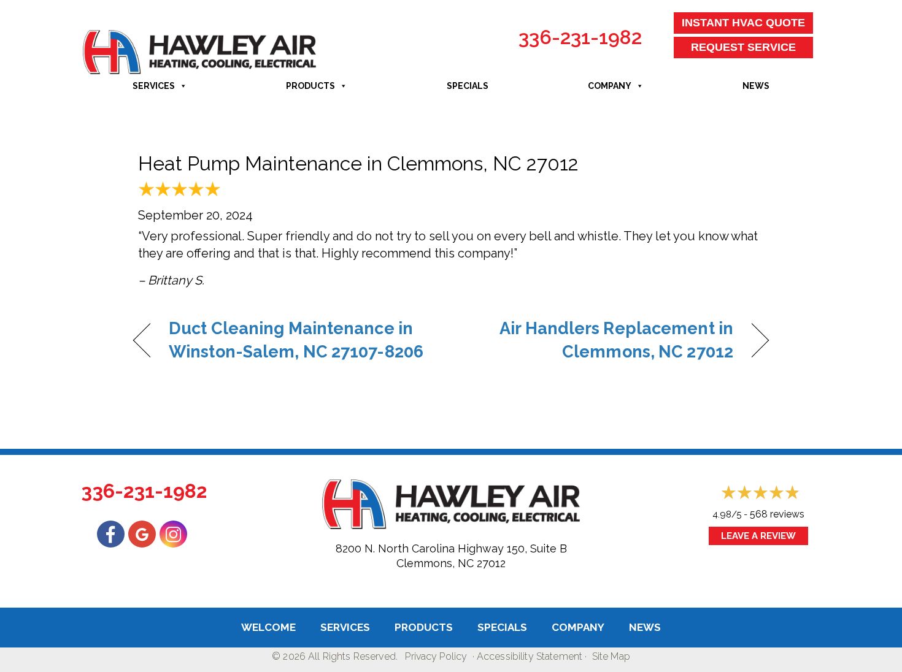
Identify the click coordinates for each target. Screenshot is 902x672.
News (755, 86)
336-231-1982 (580, 37)
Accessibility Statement (529, 656)
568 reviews (777, 514)
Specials (467, 86)
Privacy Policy (436, 656)
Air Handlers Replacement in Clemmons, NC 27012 (601, 340)
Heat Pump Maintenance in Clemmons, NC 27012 (358, 163)
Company (609, 86)
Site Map (611, 656)
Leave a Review (758, 535)
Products (310, 86)
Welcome (268, 627)
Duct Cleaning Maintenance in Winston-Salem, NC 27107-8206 (296, 340)
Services (154, 86)
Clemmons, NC (435, 563)
